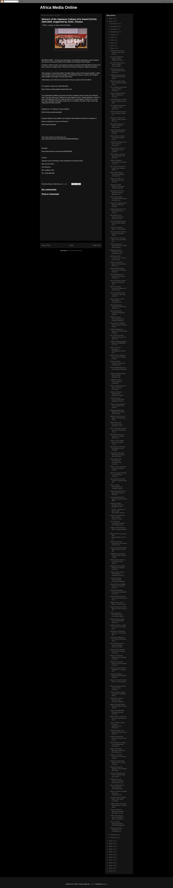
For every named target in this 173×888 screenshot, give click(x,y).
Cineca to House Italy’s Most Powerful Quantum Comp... (117, 517)
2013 (111, 871)
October (113, 29)
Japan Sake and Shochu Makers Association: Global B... (118, 492)
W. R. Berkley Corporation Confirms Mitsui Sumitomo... (118, 88)
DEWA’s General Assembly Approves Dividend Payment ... (117, 318)
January (113, 837)
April (112, 45)
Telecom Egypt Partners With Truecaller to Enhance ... (117, 94)
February (114, 835)
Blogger (105, 884)
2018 (111, 857)
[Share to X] (76, 184)
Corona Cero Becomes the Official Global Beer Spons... (118, 639)
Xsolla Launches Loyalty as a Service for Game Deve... (118, 626)
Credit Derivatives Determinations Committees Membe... (118, 579)
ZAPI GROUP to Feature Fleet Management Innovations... (118, 744)
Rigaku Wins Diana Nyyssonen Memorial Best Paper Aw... (117, 750)
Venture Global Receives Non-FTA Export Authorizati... (118, 387)
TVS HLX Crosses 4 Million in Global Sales (118, 228)
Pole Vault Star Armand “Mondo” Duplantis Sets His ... (118, 480)
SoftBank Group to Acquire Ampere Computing (116, 381)
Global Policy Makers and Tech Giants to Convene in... (118, 143)
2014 (111, 868)
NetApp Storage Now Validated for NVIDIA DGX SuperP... (117, 411)
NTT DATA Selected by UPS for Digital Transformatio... (117, 64)
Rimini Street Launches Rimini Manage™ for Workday (117, 155)
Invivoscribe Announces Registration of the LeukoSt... (117, 149)
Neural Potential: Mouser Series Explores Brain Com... (118, 222)
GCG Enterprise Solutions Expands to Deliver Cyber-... (118, 233)
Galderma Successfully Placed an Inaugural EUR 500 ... (117, 567)
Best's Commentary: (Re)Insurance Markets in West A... (118, 657)
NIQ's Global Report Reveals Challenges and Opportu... (117, 174)
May (112, 43)
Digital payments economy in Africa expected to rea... (116, 251)
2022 (111, 846)
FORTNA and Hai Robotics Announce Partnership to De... (117, 780)
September (114, 32)
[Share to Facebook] (78, 184)
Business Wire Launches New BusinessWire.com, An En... (118, 536)
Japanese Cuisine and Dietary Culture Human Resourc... (118, 119)
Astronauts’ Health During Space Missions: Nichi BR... (118, 549)
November (114, 26)
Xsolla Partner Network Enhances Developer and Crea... (117, 651)
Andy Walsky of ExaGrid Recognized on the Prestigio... (117, 448)
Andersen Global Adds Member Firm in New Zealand (117, 762)
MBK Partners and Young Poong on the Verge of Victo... (118, 718)
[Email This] (72, 184)
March (113, 48)
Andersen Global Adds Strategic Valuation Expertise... (117, 712)
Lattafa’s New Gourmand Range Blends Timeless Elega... (118, 805)
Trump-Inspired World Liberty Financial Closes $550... (118, 498)
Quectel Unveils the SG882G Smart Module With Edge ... (118, 768)
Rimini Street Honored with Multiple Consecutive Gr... (117, 300)
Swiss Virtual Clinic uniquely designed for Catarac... (117, 312)
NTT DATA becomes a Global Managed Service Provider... (117, 645)
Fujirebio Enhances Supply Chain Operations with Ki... (117, 393)
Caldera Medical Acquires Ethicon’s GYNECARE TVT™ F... (118, 343)
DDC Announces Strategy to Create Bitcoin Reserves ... (118, 474)
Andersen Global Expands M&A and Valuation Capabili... (118, 204)
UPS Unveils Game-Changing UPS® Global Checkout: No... (118, 198)
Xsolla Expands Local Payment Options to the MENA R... (118, 732)
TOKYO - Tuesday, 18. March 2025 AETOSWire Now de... (118, 511)
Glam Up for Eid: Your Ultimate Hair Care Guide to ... (117, 180)
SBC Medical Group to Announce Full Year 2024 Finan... (117, 436)
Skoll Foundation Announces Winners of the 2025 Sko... (118, 288)
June (112, 40)
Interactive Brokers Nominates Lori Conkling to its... (116, 829)
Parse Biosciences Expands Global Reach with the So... (118, 306)
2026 (111, 18)
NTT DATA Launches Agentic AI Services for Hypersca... (118, 337)
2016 (111, 863)
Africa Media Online (58, 7)
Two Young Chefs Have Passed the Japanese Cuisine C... (117, 294)
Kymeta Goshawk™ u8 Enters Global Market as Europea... (117, 774)
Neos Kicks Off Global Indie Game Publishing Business (118, 270)
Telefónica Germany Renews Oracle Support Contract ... (118, 663)
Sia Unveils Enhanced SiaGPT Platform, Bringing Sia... (117, 125)
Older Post (96, 245)
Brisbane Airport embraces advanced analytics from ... (117, 363)
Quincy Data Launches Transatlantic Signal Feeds (117, 137)
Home (71, 245)
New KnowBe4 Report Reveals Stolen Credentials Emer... (117, 786)
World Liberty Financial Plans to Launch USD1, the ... (118, 239)
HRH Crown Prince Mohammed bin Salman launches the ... (118, 543)
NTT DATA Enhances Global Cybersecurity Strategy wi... (117, 276)
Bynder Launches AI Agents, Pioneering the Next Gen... (118, 263)
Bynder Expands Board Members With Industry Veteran (118, 706)
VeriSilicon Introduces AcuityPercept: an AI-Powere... (117, 52)
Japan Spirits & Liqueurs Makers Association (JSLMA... (118, 131)
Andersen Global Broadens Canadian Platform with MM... (117, 186)
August (113, 34)
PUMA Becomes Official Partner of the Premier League (118, 555)
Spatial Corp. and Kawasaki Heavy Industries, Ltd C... (116, 424)
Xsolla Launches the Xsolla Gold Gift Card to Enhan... (118, 738)
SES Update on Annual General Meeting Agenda (117, 561)
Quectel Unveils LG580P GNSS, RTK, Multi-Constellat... (118, 799)
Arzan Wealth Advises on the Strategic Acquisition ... (118, 369)
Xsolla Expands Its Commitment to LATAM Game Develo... (118, 245)
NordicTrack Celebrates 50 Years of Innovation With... (118, 632)
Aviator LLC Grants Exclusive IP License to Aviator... (118, 756)
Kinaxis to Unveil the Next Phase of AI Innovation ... (118, 681)
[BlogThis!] (74, 184)
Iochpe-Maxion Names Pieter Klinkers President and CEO (117, 573)
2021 (111, 849)
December (114, 23)
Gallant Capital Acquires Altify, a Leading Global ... (118, 529)
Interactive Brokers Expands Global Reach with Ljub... (118, 675)
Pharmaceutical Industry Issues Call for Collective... (118, 687)
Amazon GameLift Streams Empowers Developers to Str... (117, 811)
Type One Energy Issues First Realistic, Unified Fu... (118, 113)
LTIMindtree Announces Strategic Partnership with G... (117, 76)
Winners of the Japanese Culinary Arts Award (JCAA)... (118, 468)
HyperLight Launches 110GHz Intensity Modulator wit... (117, 192)
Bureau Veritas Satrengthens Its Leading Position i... (117, 486)
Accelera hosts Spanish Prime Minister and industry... (117, 405)
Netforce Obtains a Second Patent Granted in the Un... (118, 162)
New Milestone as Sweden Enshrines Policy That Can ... (117, 216)
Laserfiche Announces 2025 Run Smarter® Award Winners (117, 454)
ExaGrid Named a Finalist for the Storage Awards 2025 (118, 101)
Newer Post (46, 245)
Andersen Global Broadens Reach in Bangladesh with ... (117, 505)
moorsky (92, 884)
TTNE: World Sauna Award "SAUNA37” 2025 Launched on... (117, 817)
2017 (111, 860)
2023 (111, 843)
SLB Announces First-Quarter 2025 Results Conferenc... (117, 70)
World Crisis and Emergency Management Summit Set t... (117, 350)
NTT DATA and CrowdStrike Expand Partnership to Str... (117, 523)
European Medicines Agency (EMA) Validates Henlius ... (117, 58)
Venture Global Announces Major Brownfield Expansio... (118, 823)
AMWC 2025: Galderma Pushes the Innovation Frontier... (118, 356)
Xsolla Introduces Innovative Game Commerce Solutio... (117, 614)
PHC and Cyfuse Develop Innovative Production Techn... (118, 430)
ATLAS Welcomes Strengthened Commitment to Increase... (116, 461)
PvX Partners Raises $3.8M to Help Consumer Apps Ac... (117, 699)
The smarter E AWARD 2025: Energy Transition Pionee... (118, 324)
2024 (111, 841)
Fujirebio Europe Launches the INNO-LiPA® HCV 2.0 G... (117, 399)
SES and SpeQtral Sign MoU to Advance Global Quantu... (118, 82)
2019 (111, 854)
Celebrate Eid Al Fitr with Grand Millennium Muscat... (118, 210)
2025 (111, 21)
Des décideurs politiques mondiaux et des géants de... (118, 107)
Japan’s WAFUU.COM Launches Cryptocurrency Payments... (117, 725)
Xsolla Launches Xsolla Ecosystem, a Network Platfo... (118, 693)
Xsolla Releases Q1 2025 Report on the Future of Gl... (118, 608)
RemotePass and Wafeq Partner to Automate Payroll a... (118, 585)
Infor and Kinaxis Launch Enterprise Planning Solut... (118, 282)
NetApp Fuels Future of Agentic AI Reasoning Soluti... (117, 417)
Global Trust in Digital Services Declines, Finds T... (117, 442)
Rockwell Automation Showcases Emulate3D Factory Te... (118, 591)
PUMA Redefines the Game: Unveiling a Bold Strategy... (118, 330)
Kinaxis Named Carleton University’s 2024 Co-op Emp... (118, 598)
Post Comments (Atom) (75, 250)
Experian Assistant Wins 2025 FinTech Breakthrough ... (117, 375)
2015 (111, 865)
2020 (111, 852)
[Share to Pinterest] (80, 184)
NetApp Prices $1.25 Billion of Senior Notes (118, 603)
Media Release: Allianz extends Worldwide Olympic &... (117, 620)
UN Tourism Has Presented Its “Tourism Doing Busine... (118, 257)
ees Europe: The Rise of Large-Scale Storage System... (118, 168)
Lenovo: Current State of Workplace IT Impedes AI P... (118, 669)
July (112, 37)
